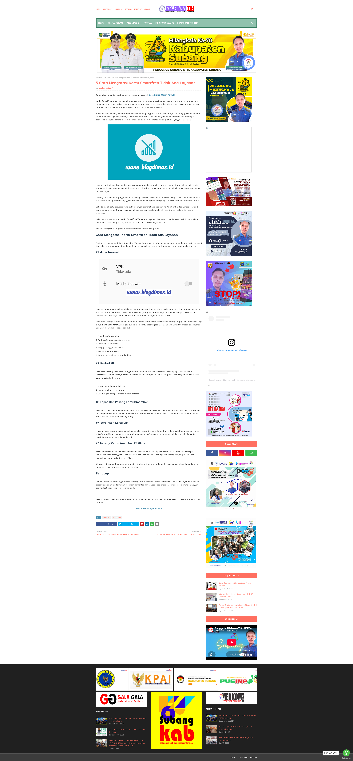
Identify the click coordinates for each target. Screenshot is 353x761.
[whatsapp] (251, 453)
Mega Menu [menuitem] (133, 23)
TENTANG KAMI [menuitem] (115, 23)
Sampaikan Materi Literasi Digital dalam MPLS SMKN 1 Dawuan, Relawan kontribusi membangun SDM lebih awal (127, 743)
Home (98, 9)
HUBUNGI (118, 9)
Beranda (99, 78)
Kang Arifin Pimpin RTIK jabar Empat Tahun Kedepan (127, 730)
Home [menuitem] (101, 23)
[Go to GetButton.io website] (346, 758)
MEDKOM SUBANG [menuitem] (164, 23)
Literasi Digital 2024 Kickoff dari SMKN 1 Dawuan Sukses (236, 595)
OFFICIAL (128, 9)
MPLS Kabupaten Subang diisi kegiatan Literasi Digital (236, 738)
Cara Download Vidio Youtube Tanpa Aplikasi (235, 584)
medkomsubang (106, 88)
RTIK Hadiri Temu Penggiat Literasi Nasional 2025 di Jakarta (127, 719)
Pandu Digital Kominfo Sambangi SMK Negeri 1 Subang (235, 727)
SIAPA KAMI (107, 9)
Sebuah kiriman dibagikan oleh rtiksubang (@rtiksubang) (233, 380)
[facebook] (248, 9)
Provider (106, 517)
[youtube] (238, 453)
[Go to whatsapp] (346, 752)
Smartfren (108, 78)
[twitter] (252, 9)
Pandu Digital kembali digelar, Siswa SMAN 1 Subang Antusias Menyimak (238, 606)
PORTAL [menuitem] (148, 23)
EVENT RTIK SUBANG (142, 9)
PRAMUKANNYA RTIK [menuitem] (187, 23)
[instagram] (256, 9)
